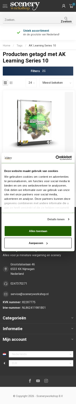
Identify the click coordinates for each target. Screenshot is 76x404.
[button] (63, 6)
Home (6, 45)
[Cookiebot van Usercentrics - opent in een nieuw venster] (55, 158)
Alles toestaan (38, 230)
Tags (20, 45)
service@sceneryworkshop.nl (30, 294)
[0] (71, 6)
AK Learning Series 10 (42, 45)
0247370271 (19, 283)
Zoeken (66, 21)
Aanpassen (36, 243)
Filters (36, 71)
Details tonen (56, 219)
